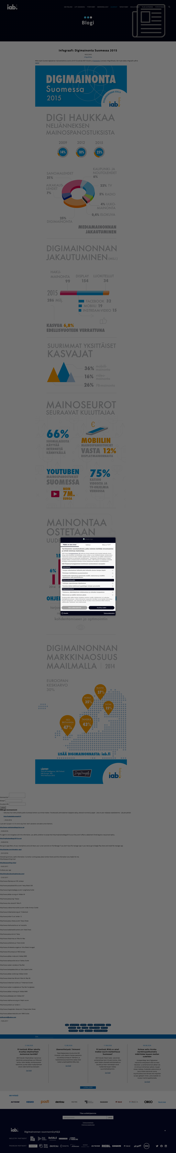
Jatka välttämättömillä (74, 608)
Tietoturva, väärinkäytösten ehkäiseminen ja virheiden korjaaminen (83, 592)
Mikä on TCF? (106, 545)
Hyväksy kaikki (101, 608)
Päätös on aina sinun (69, 544)
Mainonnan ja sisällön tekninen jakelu (74, 595)
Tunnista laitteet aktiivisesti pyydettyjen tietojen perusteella (81, 586)
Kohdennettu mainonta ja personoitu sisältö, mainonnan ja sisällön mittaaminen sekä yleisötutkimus (83, 576)
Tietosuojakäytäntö (109, 613)
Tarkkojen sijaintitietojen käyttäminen (74, 583)
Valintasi (88, 545)
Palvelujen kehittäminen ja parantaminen (75, 573)
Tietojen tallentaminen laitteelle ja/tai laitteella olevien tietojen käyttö (84, 570)
